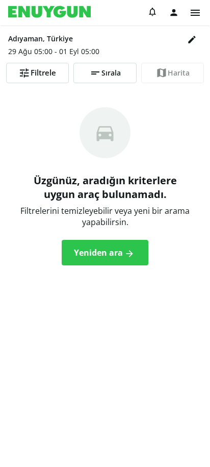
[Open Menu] (195, 12)
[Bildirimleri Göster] (152, 13)
